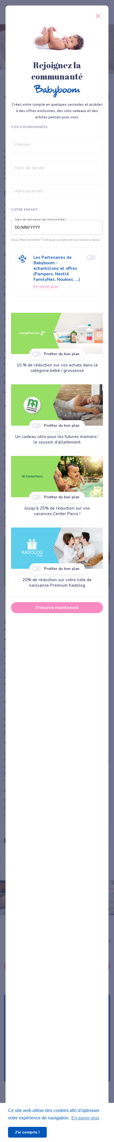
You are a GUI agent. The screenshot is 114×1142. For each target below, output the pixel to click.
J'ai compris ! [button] (27, 1132)
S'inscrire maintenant (57, 607)
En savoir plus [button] (85, 1118)
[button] (57, 272)
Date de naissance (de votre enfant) (40, 220)
